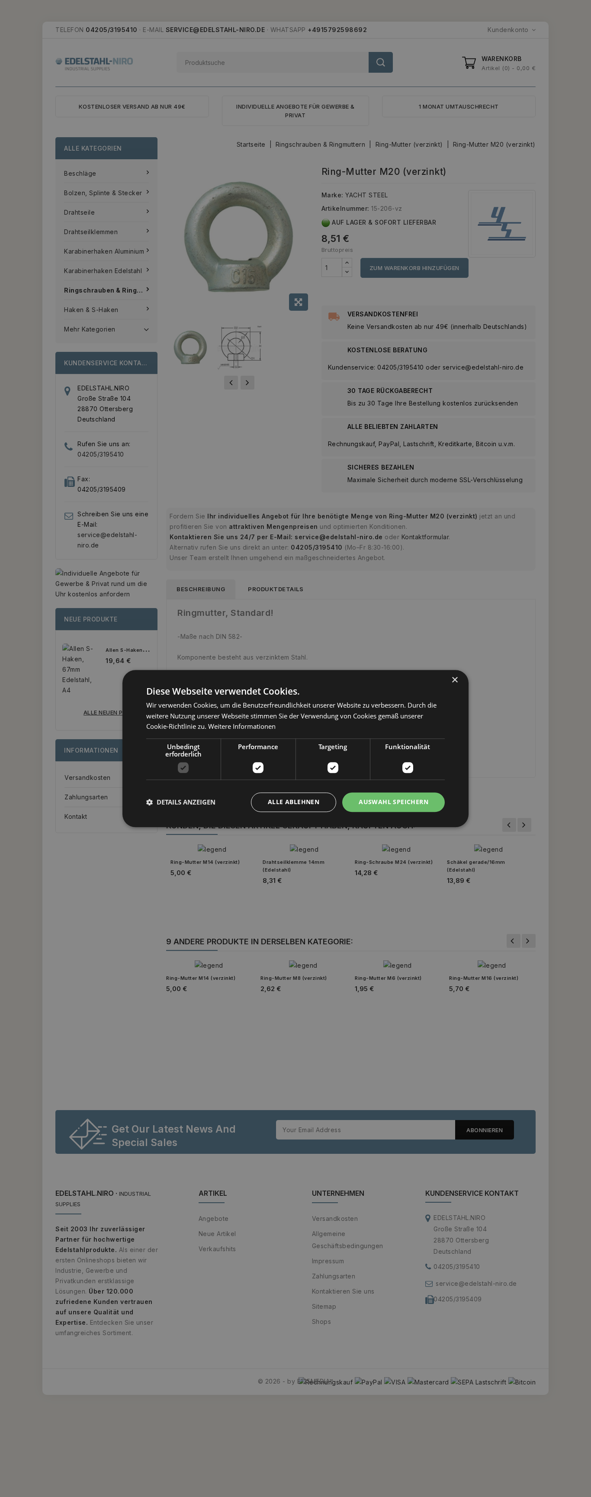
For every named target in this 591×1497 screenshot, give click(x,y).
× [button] (454, 680)
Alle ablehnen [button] (293, 802)
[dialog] (295, 748)
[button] (180, 802)
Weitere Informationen (242, 726)
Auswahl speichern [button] (393, 802)
